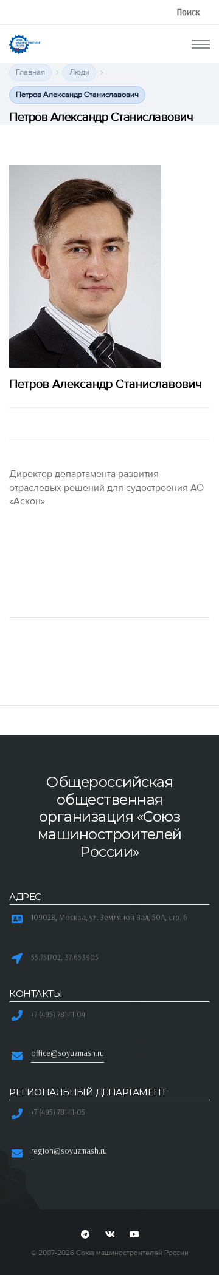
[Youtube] (134, 1235)
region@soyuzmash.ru (69, 1150)
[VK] (109, 1235)
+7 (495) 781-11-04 (58, 1014)
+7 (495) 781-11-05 (58, 1112)
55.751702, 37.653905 (65, 957)
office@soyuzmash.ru (67, 1053)
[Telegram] (85, 1235)
